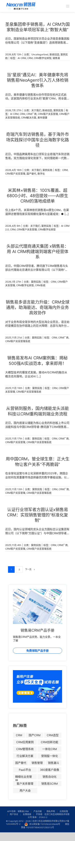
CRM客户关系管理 (48, 113)
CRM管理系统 (25, 749)
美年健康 (42, 117)
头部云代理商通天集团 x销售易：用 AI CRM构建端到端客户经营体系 (37, 251)
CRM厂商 (31, 113)
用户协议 (14, 814)
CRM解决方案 (28, 117)
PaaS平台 (25, 769)
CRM (30, 58)
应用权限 (64, 811)
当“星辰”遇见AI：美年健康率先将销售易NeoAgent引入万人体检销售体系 (37, 80)
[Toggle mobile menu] (68, 6)
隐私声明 (51, 811)
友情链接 (27, 814)
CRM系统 (40, 285)
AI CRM (22, 58)
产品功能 (37, 811)
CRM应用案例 (25, 742)
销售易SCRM (49, 783)
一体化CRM (49, 749)
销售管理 (37, 763)
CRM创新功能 (49, 742)
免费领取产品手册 (37, 650)
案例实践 (58, 110)
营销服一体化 (49, 756)
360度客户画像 (49, 769)
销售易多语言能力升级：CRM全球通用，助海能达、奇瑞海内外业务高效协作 (37, 307)
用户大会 (25, 790)
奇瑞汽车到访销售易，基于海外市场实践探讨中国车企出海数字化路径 (37, 140)
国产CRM (34, 735)
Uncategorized (39, 54)
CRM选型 (53, 735)
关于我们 (36, 110)
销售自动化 (50, 776)
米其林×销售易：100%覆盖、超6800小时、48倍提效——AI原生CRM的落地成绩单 (37, 196)
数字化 (41, 173)
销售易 (56, 58)
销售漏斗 (53, 763)
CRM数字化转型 (42, 58)
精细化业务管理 (23, 777)
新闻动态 (54, 54)
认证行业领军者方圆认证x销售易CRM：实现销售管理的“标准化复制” (37, 515)
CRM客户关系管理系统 (17, 341)
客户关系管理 (25, 783)
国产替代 (31, 173)
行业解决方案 (25, 756)
